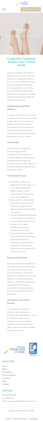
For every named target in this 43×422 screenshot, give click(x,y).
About (4, 369)
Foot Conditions (9, 375)
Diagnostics (7, 372)
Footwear (6, 378)
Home (4, 366)
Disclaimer (33, 418)
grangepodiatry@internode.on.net (22, 401)
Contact (5, 384)
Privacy (8, 418)
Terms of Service (20, 418)
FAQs (4, 381)
